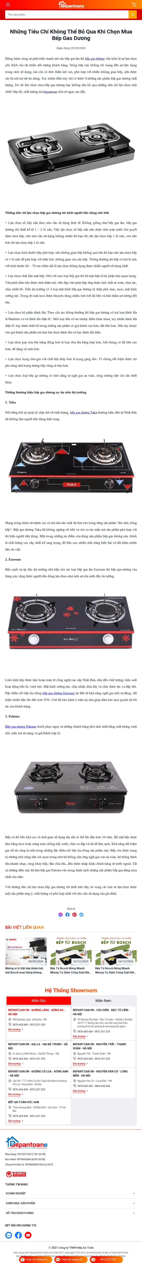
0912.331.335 (37, 1024)
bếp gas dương (95, 58)
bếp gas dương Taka (83, 412)
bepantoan (50, 91)
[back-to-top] (135, 1241)
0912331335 (24, 1154)
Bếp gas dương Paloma (20, 726)
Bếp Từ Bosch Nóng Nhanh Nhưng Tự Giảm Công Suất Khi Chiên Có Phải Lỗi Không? (69, 971)
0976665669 (24, 1159)
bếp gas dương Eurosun (59, 693)
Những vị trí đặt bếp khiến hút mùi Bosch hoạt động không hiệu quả (24, 971)
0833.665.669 (102, 1086)
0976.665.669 (20, 1024)
